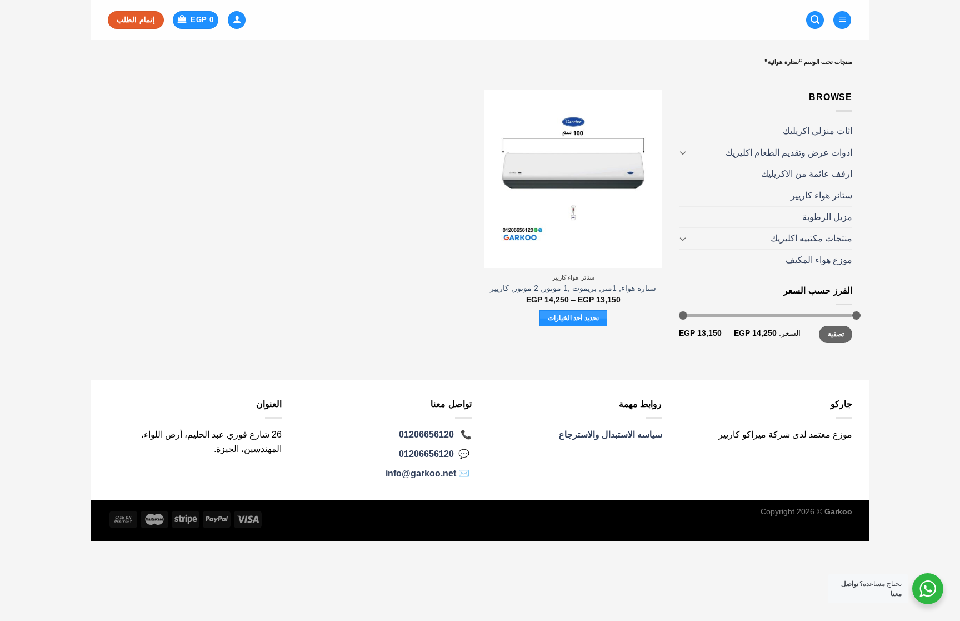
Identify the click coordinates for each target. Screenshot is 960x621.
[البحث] (815, 20)
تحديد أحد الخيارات (573, 318)
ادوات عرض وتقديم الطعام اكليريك (789, 152)
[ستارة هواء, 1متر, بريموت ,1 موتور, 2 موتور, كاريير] (573, 179)
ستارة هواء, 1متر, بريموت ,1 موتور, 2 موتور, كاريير (573, 288)
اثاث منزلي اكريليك (817, 131)
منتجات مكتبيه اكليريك (811, 238)
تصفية (836, 334)
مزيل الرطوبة (827, 217)
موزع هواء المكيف (819, 260)
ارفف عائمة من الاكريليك (806, 173)
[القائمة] (842, 20)
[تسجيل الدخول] (237, 20)
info (421, 473)
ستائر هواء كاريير (821, 195)
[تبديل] (683, 152)
